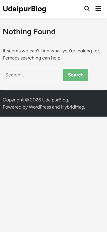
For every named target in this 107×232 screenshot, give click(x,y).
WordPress (40, 107)
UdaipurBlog (25, 8)
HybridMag (72, 107)
